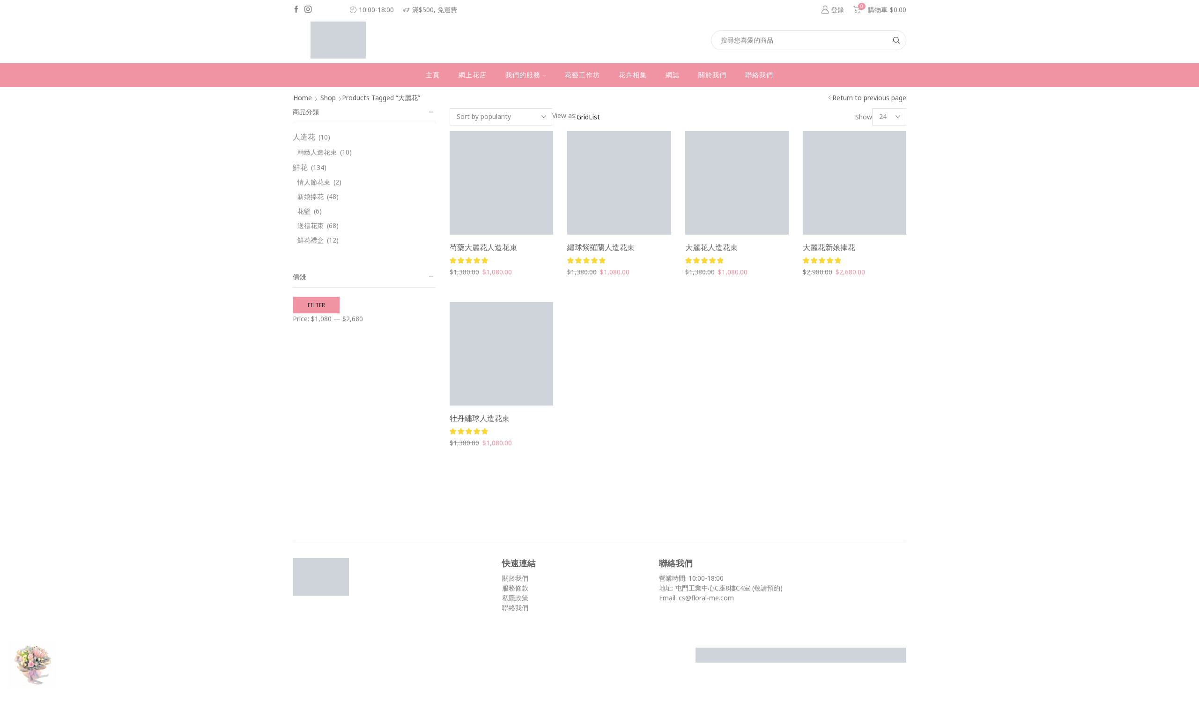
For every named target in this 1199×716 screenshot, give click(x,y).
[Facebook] (296, 10)
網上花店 (473, 75)
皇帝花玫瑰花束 (103, 692)
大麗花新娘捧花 (829, 247)
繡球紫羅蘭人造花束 (601, 247)
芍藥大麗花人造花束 (483, 247)
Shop (328, 97)
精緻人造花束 (317, 152)
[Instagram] (307, 10)
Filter (316, 305)
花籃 (304, 211)
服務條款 (515, 587)
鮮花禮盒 (310, 240)
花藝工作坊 (582, 75)
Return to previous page (869, 97)
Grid (583, 116)
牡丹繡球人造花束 (480, 418)
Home (302, 97)
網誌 (673, 75)
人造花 (304, 137)
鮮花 (300, 167)
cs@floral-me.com (706, 597)
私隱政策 (515, 597)
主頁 (433, 75)
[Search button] (896, 40)
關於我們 (712, 75)
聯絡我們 (759, 75)
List (594, 116)
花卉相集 (633, 75)
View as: (564, 115)
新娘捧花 (310, 196)
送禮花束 (310, 225)
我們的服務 (522, 75)
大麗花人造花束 (711, 247)
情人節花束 (313, 181)
